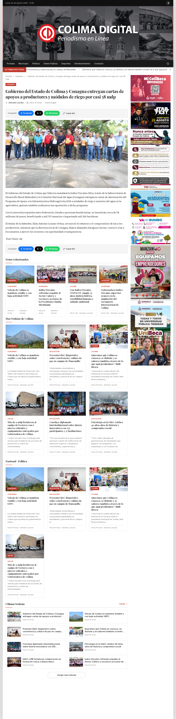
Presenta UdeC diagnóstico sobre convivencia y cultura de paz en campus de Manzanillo (66, 358)
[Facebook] (168, 3)
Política (36, 63)
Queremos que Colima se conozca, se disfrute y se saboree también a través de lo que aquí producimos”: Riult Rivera (61, 69)
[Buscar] (168, 63)
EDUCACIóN (55, 351)
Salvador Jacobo (16, 103)
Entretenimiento (82, 63)
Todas (122, 604)
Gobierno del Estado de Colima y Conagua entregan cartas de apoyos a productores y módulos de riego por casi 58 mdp (43, 616)
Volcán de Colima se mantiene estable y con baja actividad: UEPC (20, 292)
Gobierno (19, 76)
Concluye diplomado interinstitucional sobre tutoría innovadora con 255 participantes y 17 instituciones (66, 427)
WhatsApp (53, 113)
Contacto (98, 63)
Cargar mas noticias (66, 675)
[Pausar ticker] (170, 69)
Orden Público (51, 63)
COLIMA (73, 286)
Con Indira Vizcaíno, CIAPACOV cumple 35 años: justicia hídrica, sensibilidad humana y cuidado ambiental (81, 295)
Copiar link (70, 113)
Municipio (23, 63)
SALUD (10, 419)
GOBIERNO (11, 84)
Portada (11, 63)
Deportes (66, 63)
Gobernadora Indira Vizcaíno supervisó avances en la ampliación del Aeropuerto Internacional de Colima (112, 298)
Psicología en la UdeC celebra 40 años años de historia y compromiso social (107, 425)
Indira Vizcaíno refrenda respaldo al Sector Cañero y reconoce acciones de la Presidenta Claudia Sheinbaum (50, 297)
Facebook (27, 113)
